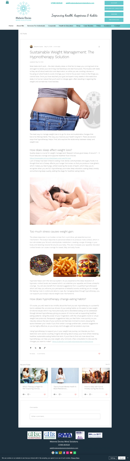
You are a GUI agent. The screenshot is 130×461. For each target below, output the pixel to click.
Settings (112, 458)
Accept (122, 458)
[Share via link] (45, 348)
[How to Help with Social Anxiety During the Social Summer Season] (96, 375)
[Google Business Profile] (53, 452)
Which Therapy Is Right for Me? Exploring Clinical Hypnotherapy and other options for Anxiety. (33, 388)
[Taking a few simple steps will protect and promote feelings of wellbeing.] (65, 375)
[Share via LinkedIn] (40, 348)
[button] (7, 2)
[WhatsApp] (74, 452)
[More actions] (99, 46)
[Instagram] (67, 452)
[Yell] (60, 452)
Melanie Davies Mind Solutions (64, 441)
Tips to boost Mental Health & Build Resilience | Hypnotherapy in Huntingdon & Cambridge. (65, 388)
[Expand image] (41, 265)
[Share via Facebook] (31, 348)
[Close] (128, 457)
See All (108, 364)
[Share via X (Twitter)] (35, 348)
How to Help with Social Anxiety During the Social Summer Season (93, 388)
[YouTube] (71, 452)
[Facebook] (64, 452)
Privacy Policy (75, 458)
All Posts (23, 34)
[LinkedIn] (56, 452)
